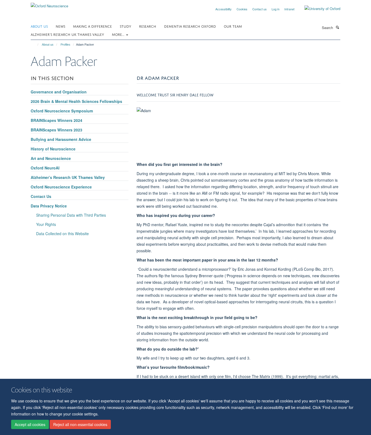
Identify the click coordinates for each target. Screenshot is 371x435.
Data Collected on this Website (62, 233)
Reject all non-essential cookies (80, 424)
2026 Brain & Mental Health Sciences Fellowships (76, 101)
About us (39, 26)
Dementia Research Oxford (190, 26)
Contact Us (41, 196)
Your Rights (46, 224)
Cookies (242, 9)
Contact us (259, 9)
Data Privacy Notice (49, 206)
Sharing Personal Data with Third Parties (71, 215)
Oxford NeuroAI (45, 168)
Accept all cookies (30, 424)
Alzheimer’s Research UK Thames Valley (67, 34)
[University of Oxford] (318, 8)
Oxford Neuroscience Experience (61, 187)
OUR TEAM (233, 26)
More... (118, 34)
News (60, 26)
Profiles (65, 44)
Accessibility (223, 9)
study (125, 26)
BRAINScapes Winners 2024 (56, 120)
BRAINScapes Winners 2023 (56, 130)
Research (147, 26)
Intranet (289, 9)
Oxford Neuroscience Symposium (62, 111)
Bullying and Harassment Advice (61, 139)
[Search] (337, 27)
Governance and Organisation (59, 91)
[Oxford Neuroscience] (49, 4)
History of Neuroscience (53, 149)
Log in (275, 9)
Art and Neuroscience (51, 158)
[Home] (35, 45)
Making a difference (92, 26)
